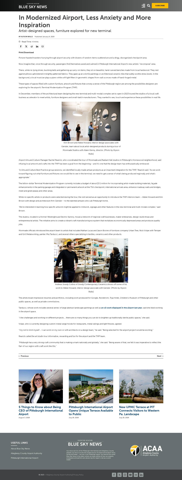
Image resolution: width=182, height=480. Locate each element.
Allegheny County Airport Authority (59, 475)
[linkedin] (141, 475)
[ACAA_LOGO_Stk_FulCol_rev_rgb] (146, 443)
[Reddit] (31, 46)
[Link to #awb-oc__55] (143, 6)
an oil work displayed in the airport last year (121, 308)
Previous (25, 356)
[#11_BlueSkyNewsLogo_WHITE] (32, 3)
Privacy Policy (78, 475)
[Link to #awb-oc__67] (148, 5)
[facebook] (114, 475)
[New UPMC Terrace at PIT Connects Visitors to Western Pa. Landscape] (141, 370)
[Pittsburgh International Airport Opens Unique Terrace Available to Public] (91, 370)
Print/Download (26, 52)
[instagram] (125, 475)
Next (159, 356)
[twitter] (119, 475)
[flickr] (136, 475)
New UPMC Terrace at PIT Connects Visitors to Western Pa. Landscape (139, 410)
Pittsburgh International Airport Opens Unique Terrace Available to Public (91, 410)
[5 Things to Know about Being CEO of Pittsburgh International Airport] (41, 370)
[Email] (42, 46)
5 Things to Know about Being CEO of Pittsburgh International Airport (41, 410)
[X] (26, 46)
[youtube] (130, 475)
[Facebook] (21, 46)
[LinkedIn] (37, 46)
